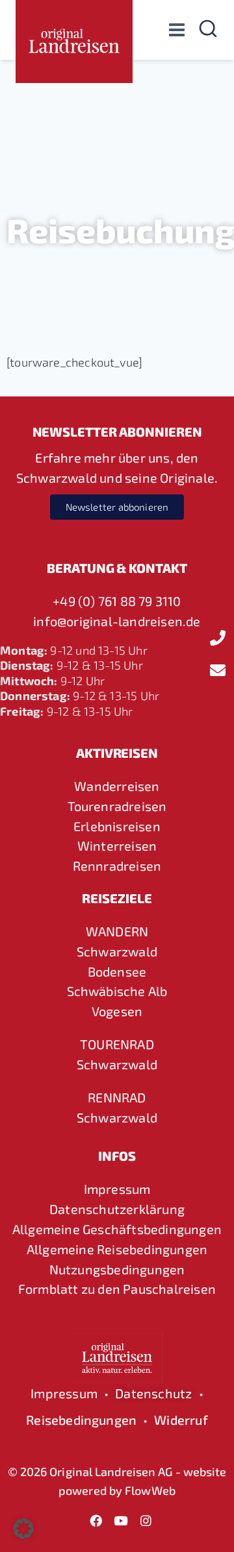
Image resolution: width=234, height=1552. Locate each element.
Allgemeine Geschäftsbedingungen (117, 1229)
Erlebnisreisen (117, 826)
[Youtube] (121, 1520)
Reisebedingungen (81, 1419)
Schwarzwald (117, 951)
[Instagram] (145, 1520)
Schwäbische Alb (117, 991)
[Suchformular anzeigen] (208, 29)
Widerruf (181, 1419)
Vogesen (117, 1011)
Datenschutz (153, 1393)
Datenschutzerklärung (117, 1209)
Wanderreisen (116, 786)
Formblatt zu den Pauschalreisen (117, 1288)
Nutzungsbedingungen (117, 1269)
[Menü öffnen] (176, 29)
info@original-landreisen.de (116, 621)
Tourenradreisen (117, 806)
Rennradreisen (117, 865)
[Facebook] (96, 1520)
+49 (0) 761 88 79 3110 (117, 601)
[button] (23, 1528)
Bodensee (117, 971)
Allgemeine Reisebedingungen (117, 1249)
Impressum (117, 1188)
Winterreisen (117, 845)
